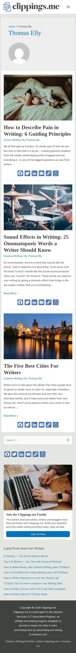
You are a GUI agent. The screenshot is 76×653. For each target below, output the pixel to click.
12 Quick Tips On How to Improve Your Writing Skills (33, 583)
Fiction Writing (12, 140)
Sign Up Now (38, 534)
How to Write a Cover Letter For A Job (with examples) (35, 588)
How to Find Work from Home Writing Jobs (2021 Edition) (36, 572)
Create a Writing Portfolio (19, 641)
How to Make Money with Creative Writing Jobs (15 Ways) (37, 567)
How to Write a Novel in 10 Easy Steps (25, 594)
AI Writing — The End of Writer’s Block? (26, 556)
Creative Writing (13, 256)
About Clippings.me (48, 641)
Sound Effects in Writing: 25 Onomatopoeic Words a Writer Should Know (36, 243)
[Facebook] (20, 173)
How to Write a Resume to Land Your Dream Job (31, 577)
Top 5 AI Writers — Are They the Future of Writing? (33, 561)
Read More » (11, 293)
